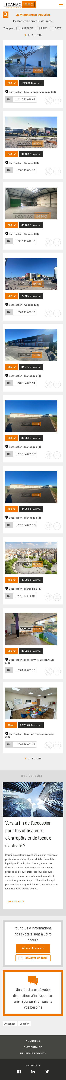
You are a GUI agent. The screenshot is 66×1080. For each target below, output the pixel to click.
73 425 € (30, 296)
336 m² (12, 438)
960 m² (12, 225)
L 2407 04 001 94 (21, 383)
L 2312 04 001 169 (21, 454)
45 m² (11, 725)
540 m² (12, 154)
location (24, 1023)
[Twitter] (47, 1072)
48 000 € (30, 579)
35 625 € (30, 650)
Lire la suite (16, 902)
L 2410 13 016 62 (21, 99)
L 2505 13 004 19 (21, 170)
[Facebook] (19, 1072)
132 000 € (31, 83)
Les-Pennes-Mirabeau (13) (40, 92)
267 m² (12, 296)
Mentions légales (33, 1053)
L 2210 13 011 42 (21, 241)
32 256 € (30, 438)
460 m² (12, 579)
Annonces (33, 1041)
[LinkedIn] (33, 1072)
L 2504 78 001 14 (21, 744)
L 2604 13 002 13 (21, 312)
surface (27, 28)
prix (44, 28)
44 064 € (30, 508)
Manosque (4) (32, 375)
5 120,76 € (30, 725)
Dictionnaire (33, 1047)
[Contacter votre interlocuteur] (57, 100)
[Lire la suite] (33, 815)
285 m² (12, 650)
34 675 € (30, 367)
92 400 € (30, 154)
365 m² (12, 367)
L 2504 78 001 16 (21, 670)
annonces (9, 1023)
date (58, 28)
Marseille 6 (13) (33, 588)
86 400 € (30, 225)
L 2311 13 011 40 (21, 596)
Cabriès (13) (31, 163)
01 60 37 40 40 (33, 948)
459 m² (12, 508)
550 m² (12, 83)
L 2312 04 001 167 (21, 525)
